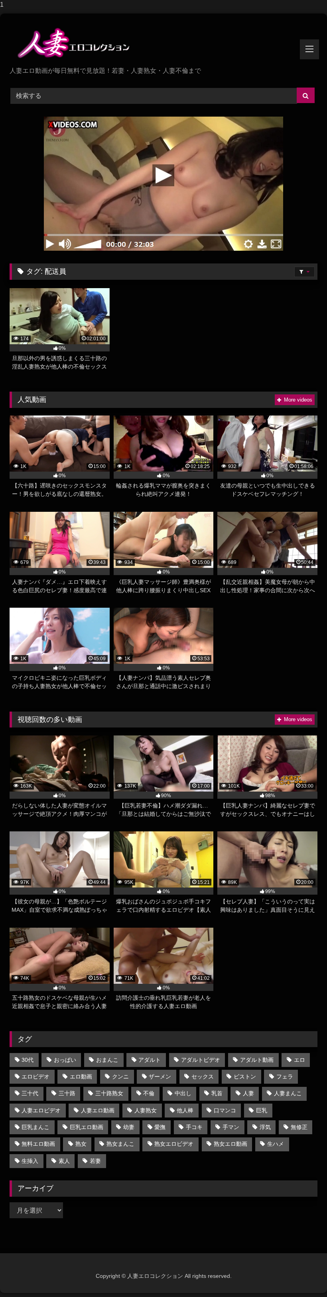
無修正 (299, 1127)
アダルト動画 (257, 1060)
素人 (64, 1161)
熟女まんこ (120, 1144)
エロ (299, 1060)
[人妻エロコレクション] (163, 43)
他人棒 (185, 1110)
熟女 (81, 1144)
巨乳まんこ (35, 1127)
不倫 (148, 1093)
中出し (183, 1093)
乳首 (217, 1093)
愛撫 (159, 1127)
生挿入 (30, 1161)
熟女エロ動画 (230, 1144)
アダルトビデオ (200, 1060)
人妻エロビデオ (41, 1110)
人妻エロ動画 (97, 1110)
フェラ (284, 1076)
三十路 (67, 1093)
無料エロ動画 (38, 1144)
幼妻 (128, 1127)
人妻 (248, 1093)
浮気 (265, 1127)
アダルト (149, 1060)
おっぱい (65, 1060)
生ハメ (275, 1144)
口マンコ (225, 1110)
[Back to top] (302, 1275)
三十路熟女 (109, 1093)
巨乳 (261, 1110)
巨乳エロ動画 (86, 1127)
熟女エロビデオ (173, 1144)
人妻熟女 (145, 1110)
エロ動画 (81, 1076)
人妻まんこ (288, 1093)
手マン (231, 1127)
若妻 (95, 1161)
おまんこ (107, 1060)
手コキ (194, 1127)
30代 (27, 1060)
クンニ (120, 1076)
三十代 (30, 1093)
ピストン (245, 1076)
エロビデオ (35, 1076)
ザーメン (160, 1076)
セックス (202, 1076)
